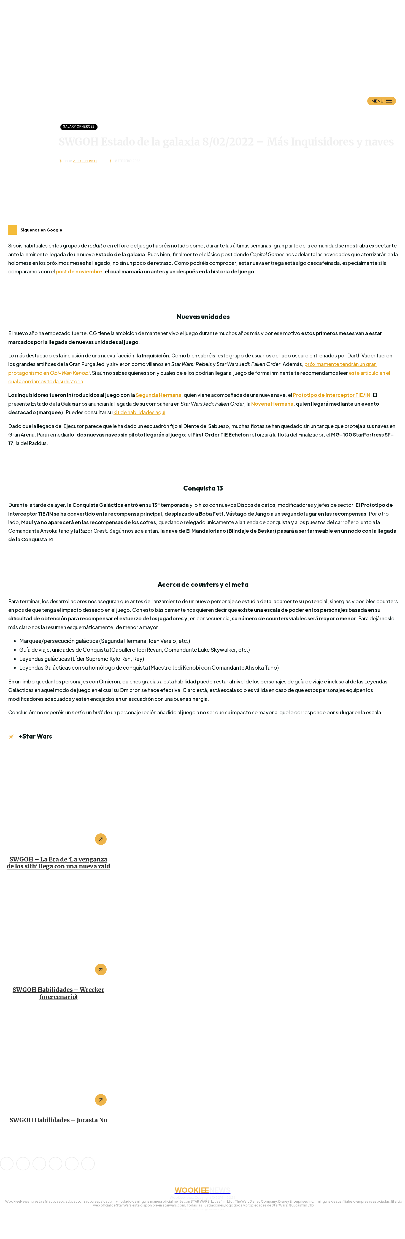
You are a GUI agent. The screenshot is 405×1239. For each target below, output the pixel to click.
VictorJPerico (85, 161)
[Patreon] (39, 1163)
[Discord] (6, 1163)
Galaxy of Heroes (78, 126)
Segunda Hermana (158, 395)
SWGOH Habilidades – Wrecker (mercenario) (58, 993)
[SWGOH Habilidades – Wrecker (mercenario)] (58, 929)
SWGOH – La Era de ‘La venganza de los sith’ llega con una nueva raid (58, 863)
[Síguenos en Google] (12, 230)
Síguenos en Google (41, 230)
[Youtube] (88, 1163)
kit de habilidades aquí (139, 412)
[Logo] (212, 74)
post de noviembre (79, 271)
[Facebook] (23, 1163)
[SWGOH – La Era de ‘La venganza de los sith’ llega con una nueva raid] (58, 799)
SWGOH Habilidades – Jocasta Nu (58, 1120)
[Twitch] (55, 1163)
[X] (72, 1163)
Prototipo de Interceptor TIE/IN (331, 395)
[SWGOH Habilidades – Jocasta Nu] (58, 1059)
